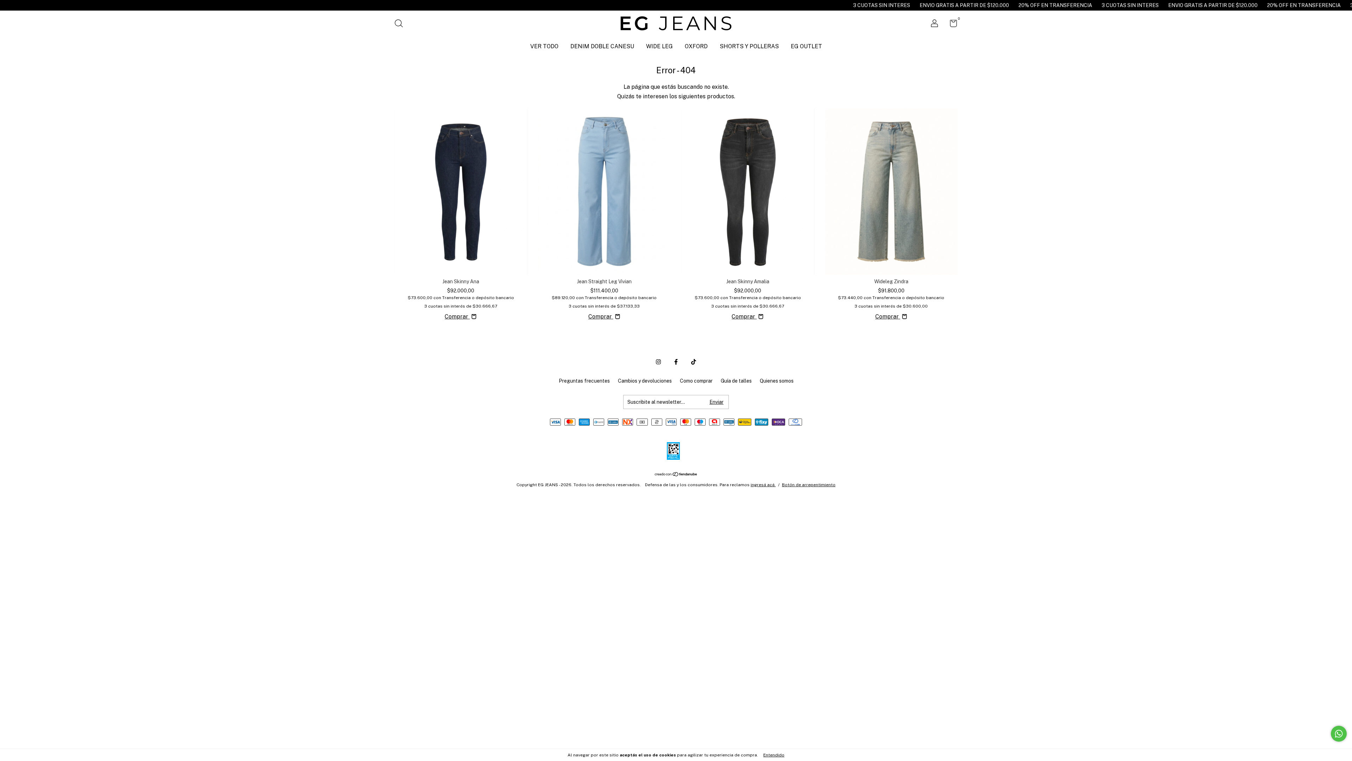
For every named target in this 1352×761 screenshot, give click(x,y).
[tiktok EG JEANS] (693, 362)
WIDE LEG (659, 46)
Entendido (773, 755)
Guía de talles (736, 381)
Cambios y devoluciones (645, 381)
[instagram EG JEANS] (658, 362)
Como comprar (696, 381)
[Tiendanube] (676, 474)
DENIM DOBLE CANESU (602, 46)
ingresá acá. (763, 484)
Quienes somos (777, 381)
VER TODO (544, 46)
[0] (951, 24)
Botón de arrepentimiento (808, 484)
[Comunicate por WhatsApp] (1339, 734)
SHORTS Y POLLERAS (749, 46)
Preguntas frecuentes (584, 381)
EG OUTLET (806, 46)
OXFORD (696, 46)
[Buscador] (401, 24)
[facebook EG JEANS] (676, 362)
